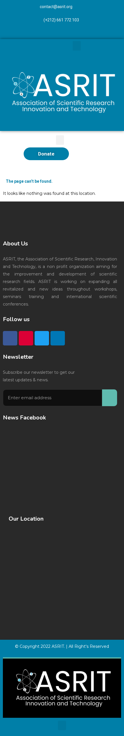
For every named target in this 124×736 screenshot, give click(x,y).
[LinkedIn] (108, 34)
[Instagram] (77, 34)
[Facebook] (62, 34)
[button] (77, 46)
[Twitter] (93, 34)
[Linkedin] (57, 338)
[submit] (109, 397)
